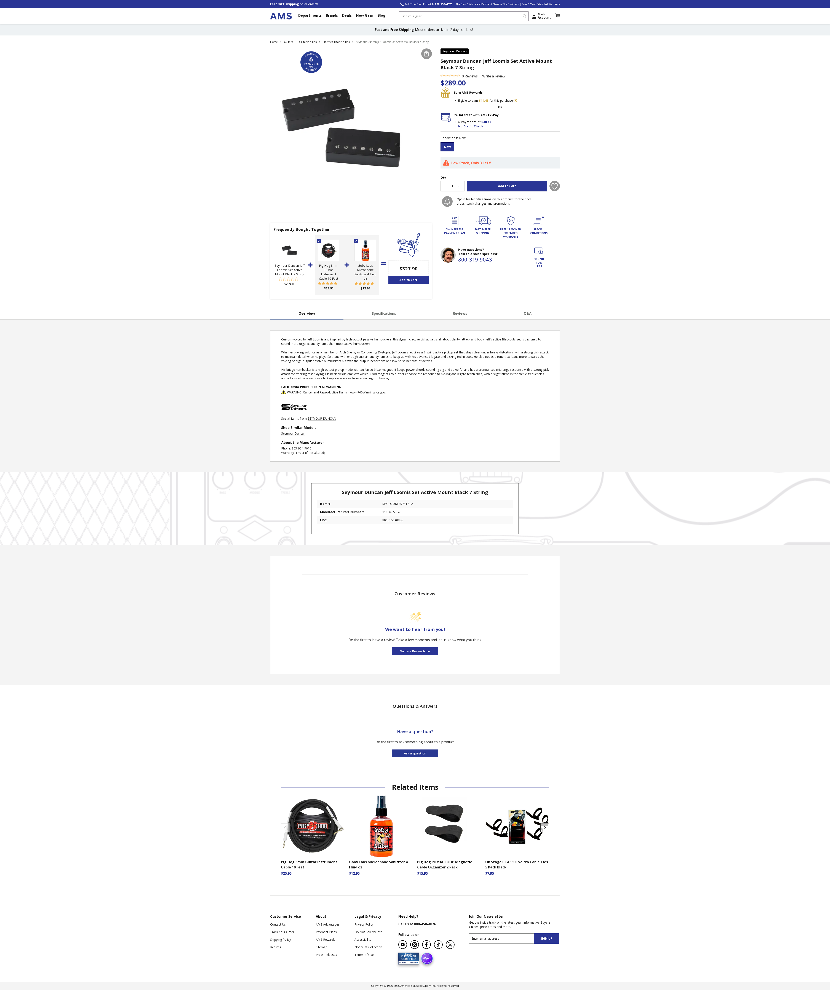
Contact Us (278, 924)
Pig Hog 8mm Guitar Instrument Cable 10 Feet (328, 272)
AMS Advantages (328, 924)
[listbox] (500, 147)
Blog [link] (381, 15)
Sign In (544, 16)
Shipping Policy (280, 939)
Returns (275, 947)
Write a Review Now (415, 651)
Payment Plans (326, 932)
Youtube (402, 944)
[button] (557, 16)
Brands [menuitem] (332, 15)
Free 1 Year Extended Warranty (541, 4)
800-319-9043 (475, 259)
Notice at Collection (368, 947)
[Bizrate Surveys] (413, 962)
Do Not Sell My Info (368, 932)
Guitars (288, 42)
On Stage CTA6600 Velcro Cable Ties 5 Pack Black (516, 865)
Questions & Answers (415, 706)
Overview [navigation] (306, 313)
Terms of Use (364, 955)
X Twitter (450, 944)
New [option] (447, 147)
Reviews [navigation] (460, 313)
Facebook (426, 944)
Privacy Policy (364, 924)
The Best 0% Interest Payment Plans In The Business (487, 4)
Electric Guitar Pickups (336, 42)
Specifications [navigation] (384, 313)
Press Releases (326, 955)
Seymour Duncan (454, 51)
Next (544, 827)
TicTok (438, 944)
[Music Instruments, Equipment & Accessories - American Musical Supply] (281, 16)
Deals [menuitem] (347, 15)
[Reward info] (515, 100)
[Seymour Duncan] (294, 414)
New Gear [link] (364, 15)
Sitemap (321, 947)
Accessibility (362, 939)
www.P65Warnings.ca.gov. (368, 392)
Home (274, 42)
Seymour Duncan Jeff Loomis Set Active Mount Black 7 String (289, 269)
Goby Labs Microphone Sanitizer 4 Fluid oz (365, 272)
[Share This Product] (426, 53)
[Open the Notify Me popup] (447, 201)
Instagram (414, 944)
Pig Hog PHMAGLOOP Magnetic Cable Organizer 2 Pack (444, 865)
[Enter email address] (505, 938)
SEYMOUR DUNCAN (322, 418)
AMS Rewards (325, 939)
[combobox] (464, 16)
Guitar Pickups (308, 42)
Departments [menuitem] (310, 15)
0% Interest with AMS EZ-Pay (476, 115)
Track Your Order (282, 932)
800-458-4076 (425, 924)
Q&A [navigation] (528, 313)
